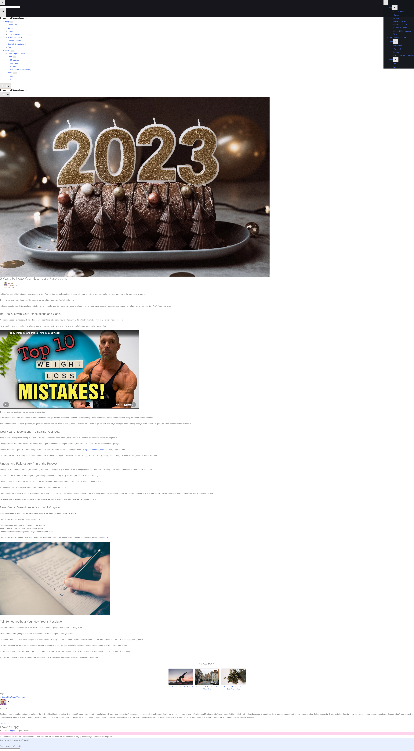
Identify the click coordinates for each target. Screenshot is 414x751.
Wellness (20, 697)
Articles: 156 (4, 723)
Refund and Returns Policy (20, 70)
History (10, 31)
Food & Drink (13, 25)
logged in (13, 731)
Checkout (14, 63)
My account (14, 60)
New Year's (11, 697)
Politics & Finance (15, 37)
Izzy (11, 79)
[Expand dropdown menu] (11, 22)
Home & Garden (14, 34)
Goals (3, 697)
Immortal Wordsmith (13, 18)
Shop (10, 57)
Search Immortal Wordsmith (10, 746)
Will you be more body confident (95, 450)
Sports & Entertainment (16, 44)
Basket (13, 66)
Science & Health (14, 41)
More (7, 50)
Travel (10, 47)
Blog (7, 22)
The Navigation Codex (16, 54)
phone (105, 537)
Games (10, 28)
